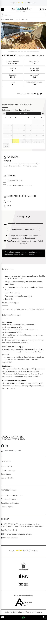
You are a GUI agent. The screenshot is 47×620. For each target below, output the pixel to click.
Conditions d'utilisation (10, 503)
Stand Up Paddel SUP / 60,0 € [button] (20, 185)
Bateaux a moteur (8, 470)
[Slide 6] (25, 51)
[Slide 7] (28, 51)
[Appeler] (44, 617)
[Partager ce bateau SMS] (41, 94)
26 (17, 140)
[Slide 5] (22, 51)
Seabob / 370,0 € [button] (15, 180)
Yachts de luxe (7, 19)
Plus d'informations (10, 538)
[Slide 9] (34, 51)
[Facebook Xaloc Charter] (2, 446)
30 (43, 140)
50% (9, 201)
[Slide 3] (15, 51)
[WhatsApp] (23, 617)
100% (9, 206)
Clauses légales (7, 507)
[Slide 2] (12, 51)
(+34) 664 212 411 (10, 530)
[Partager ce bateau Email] (35, 94)
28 (30, 140)
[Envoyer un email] (2, 617)
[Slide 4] (19, 51)
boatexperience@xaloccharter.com (17, 534)
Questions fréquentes (12, 451)
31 (8, 145)
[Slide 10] (37, 51)
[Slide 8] (31, 51)
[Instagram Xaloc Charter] (6, 446)
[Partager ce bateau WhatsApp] (38, 94)
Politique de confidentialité (12, 495)
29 (37, 140)
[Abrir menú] (2, 9)
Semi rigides (6, 474)
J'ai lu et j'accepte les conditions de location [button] (25, 223)
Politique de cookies (9, 499)
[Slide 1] (9, 51)
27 (24, 140)
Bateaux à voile (7, 478)
